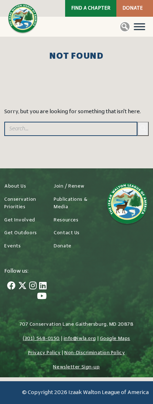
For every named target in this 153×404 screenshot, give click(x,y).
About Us (15, 186)
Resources (66, 220)
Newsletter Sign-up (76, 367)
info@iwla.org (80, 338)
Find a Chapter (90, 8)
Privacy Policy (44, 353)
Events (12, 246)
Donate (132, 8)
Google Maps (115, 338)
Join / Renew (69, 186)
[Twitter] (22, 286)
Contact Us (67, 233)
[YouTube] (42, 297)
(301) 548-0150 (41, 338)
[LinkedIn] (43, 286)
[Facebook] (11, 286)
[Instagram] (33, 286)
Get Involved (19, 220)
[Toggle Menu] (139, 26)
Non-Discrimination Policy (94, 353)
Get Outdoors (20, 233)
